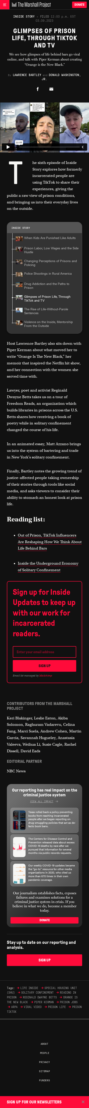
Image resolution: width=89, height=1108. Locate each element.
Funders (44, 1080)
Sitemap (44, 1071)
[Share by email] (51, 89)
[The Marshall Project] (30, 5)
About (44, 1043)
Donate (79, 4)
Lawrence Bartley (27, 75)
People (44, 1053)
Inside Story (24, 16)
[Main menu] (4, 5)
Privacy (44, 1062)
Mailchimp (45, 675)
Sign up (45, 666)
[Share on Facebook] (37, 89)
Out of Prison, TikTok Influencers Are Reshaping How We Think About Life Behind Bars (50, 542)
